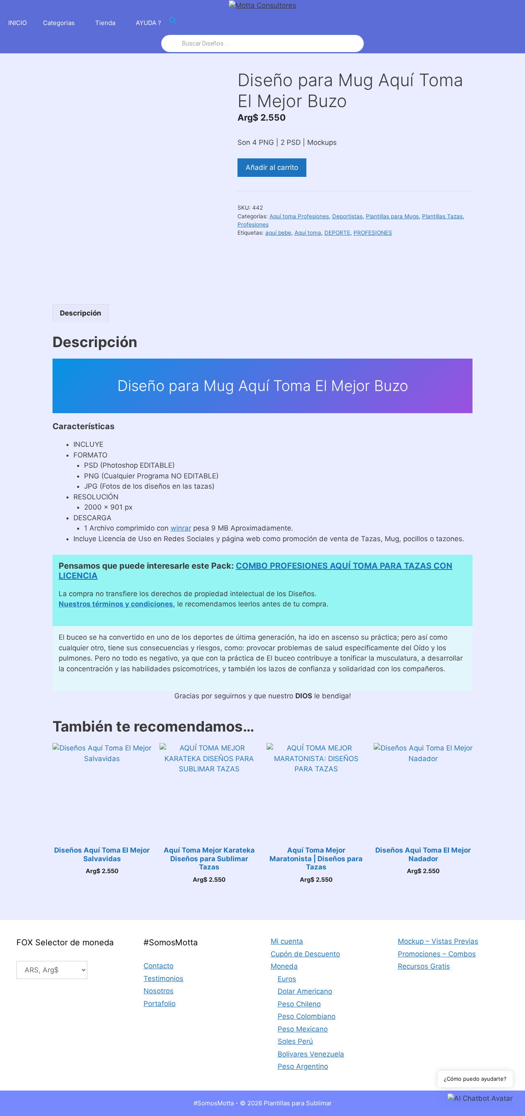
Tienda (105, 23)
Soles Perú (295, 1041)
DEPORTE (337, 232)
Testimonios (163, 978)
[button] (480, 1098)
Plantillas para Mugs (392, 216)
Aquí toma (307, 232)
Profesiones (253, 224)
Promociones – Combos (437, 954)
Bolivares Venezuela (311, 1054)
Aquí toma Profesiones (299, 216)
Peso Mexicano (303, 1029)
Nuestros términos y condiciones (116, 604)
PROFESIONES (373, 232)
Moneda (284, 966)
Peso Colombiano (307, 1016)
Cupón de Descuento (305, 954)
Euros (287, 979)
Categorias (59, 23)
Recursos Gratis (424, 966)
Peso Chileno (299, 1004)
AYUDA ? (148, 23)
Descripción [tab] (80, 313)
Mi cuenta (287, 941)
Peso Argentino (303, 1066)
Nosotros (158, 991)
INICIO (17, 23)
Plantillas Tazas (442, 216)
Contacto (158, 966)
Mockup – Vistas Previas (438, 941)
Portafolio (160, 1003)
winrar (181, 528)
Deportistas (347, 216)
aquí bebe (278, 232)
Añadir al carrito (272, 167)
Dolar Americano (305, 991)
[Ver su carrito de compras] (514, 23)
